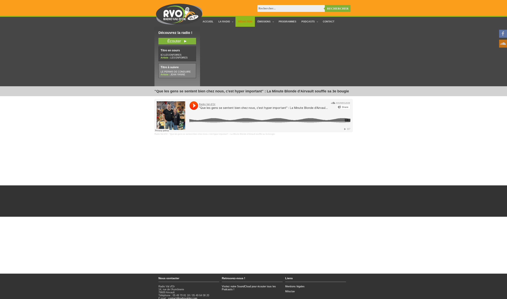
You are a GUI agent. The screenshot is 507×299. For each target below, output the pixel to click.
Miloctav (290, 291)
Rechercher (338, 8)
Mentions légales (295, 286)
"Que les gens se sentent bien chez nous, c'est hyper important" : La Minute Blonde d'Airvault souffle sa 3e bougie (222, 134)
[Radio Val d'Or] (179, 23)
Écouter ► (177, 41)
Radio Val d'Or (161, 134)
